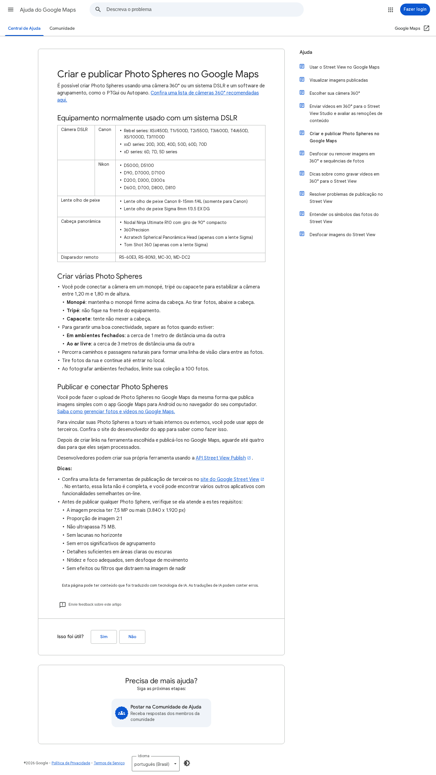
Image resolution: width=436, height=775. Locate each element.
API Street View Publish (221, 458)
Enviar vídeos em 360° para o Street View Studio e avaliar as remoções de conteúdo (346, 113)
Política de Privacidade (71, 763)
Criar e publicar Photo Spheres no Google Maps (344, 137)
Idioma (143, 756)
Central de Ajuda (24, 28)
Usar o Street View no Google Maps (344, 67)
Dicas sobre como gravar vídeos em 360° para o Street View (344, 177)
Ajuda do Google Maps (48, 10)
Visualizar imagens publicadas (339, 80)
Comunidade (62, 28)
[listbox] (156, 763)
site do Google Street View (230, 479)
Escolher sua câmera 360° (335, 93)
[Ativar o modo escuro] (187, 763)
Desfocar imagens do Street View (342, 234)
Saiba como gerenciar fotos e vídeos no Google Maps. (116, 412)
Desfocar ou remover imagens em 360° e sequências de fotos (342, 157)
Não (132, 636)
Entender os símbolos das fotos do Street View (344, 218)
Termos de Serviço (109, 763)
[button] (11, 9)
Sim (104, 636)
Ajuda (306, 52)
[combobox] (204, 9)
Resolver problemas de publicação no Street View (346, 198)
